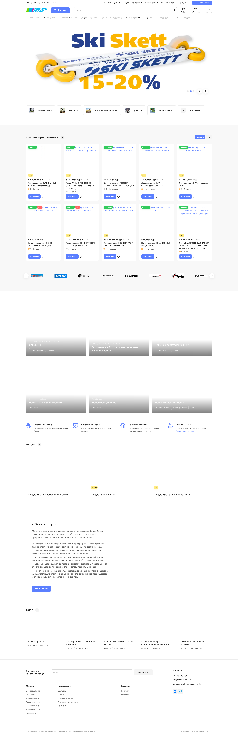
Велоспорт (31, 694)
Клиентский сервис (90, 424)
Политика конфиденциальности (194, 731)
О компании (41, 588)
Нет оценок (75, 192)
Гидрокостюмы (33, 702)
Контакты (125, 691)
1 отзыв (36, 189)
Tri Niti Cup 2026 (36, 641)
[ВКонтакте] (175, 691)
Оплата (61, 694)
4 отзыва (112, 249)
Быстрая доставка (43, 424)
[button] (188, 91)
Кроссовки (31, 713)
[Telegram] (180, 691)
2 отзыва (188, 189)
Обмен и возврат (65, 698)
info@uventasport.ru (182, 679)
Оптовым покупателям (68, 702)
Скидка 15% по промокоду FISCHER (48, 494)
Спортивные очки (34, 706)
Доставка (62, 691)
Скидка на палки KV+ (103, 494)
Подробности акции (185, 431)
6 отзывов (150, 189)
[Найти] (174, 10)
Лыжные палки (33, 709)
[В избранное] (43, 196)
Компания (126, 686)
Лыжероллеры (32, 698)
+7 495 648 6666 (32, 3)
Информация (64, 686)
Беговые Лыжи (33, 691)
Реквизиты (62, 706)
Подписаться (143, 672)
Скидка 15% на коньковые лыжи (172, 494)
